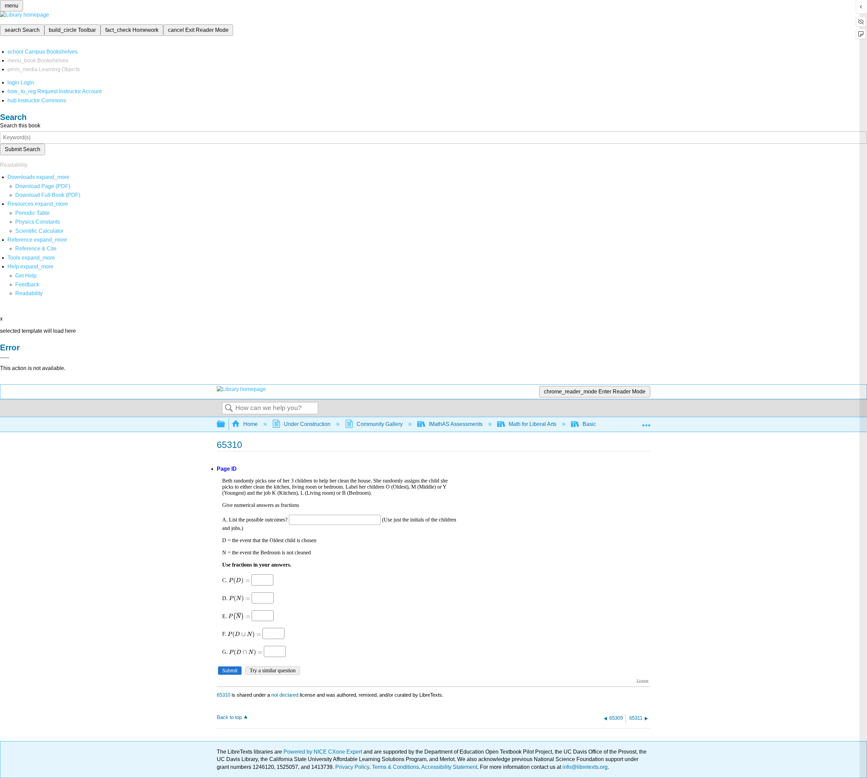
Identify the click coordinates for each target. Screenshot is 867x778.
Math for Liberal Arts (532, 424)
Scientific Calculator (39, 231)
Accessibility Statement (449, 767)
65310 (223, 695)
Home (250, 424)
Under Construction (307, 424)
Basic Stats (596, 424)
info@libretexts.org (584, 767)
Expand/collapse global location (646, 422)
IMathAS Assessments (455, 424)
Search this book (20, 125)
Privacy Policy (352, 767)
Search (229, 408)
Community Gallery (379, 424)
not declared (285, 695)
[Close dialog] (4, 357)
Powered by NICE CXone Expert (323, 752)
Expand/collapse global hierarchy (225, 424)
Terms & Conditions (395, 767)
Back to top (229, 717)
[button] (27, 284)
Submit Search (22, 149)
